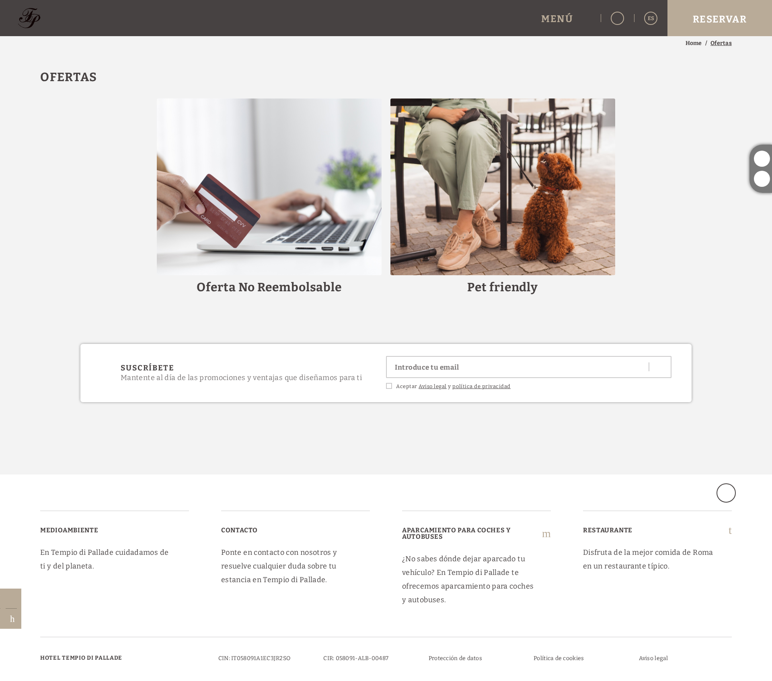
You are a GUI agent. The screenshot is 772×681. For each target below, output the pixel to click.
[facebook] (762, 179)
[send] (660, 367)
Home (694, 43)
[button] (566, 18)
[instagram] (762, 159)
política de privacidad (481, 386)
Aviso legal (433, 386)
